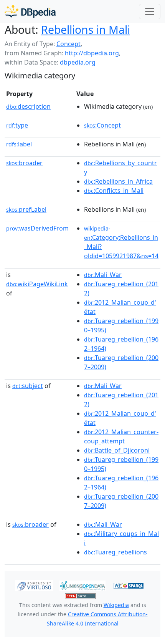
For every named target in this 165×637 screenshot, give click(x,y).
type (17, 125)
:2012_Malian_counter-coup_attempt (121, 436)
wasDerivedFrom (37, 228)
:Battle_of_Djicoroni (117, 450)
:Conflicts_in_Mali (114, 190)
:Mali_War (103, 274)
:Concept (102, 125)
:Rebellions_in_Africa (118, 181)
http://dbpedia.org (92, 53)
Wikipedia (116, 605)
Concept (68, 44)
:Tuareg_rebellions (115, 552)
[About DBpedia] (30, 11)
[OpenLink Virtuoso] (34, 585)
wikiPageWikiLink (37, 284)
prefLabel (26, 209)
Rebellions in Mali (85, 29)
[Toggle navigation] (149, 11)
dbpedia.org (78, 62)
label (19, 144)
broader (24, 163)
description (28, 106)
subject (27, 386)
